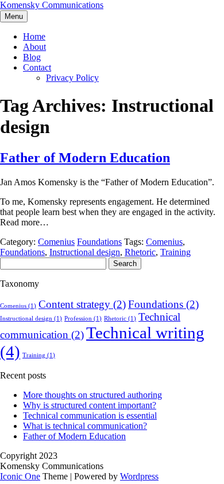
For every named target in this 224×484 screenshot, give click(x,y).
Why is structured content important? (89, 405)
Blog (32, 57)
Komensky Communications (51, 5)
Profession (83, 318)
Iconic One (20, 476)
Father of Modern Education (85, 157)
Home (34, 36)
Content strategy (82, 304)
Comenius (56, 242)
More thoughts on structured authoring (92, 395)
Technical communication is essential (90, 415)
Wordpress (139, 476)
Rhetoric (140, 252)
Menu (14, 16)
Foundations (99, 242)
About (34, 47)
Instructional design (84, 252)
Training (175, 252)
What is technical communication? (85, 426)
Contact (37, 67)
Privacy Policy (72, 78)
